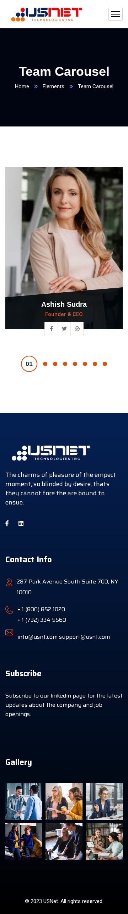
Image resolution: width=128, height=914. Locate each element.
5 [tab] (75, 364)
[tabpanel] (64, 257)
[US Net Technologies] (45, 14)
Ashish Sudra (64, 304)
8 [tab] (105, 364)
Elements (53, 86)
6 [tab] (85, 364)
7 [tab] (95, 364)
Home (22, 86)
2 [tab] (45, 364)
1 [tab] (29, 364)
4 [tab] (65, 364)
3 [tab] (55, 364)
